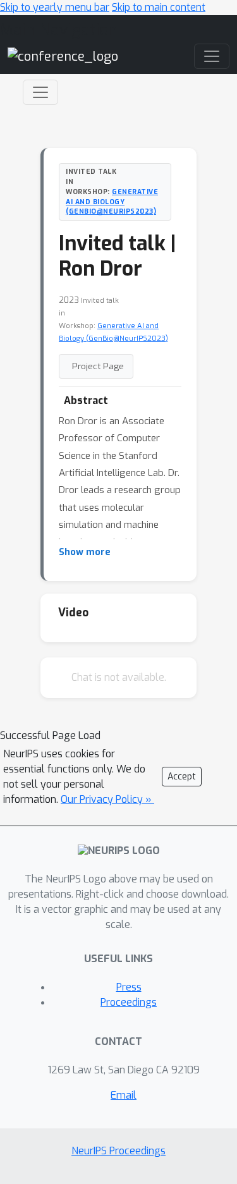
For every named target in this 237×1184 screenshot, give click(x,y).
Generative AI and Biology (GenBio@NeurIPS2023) (112, 201)
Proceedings (128, 1002)
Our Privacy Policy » (107, 799)
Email (124, 1095)
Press (129, 987)
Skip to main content (158, 7)
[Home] (63, 56)
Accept (181, 777)
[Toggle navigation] (40, 92)
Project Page (98, 366)
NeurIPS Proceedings (118, 1150)
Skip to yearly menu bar (54, 7)
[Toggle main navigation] (211, 56)
